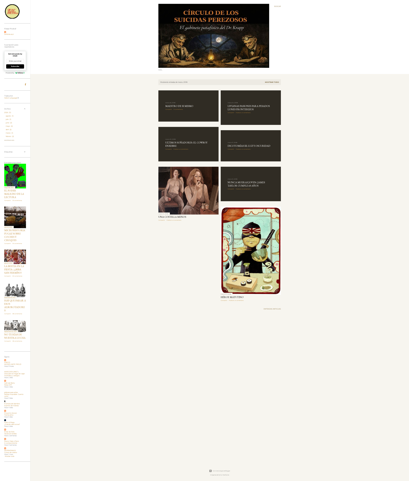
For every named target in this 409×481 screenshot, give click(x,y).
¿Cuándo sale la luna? (12, 424)
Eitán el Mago (9, 422)
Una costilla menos (172, 216)
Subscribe (15, 66)
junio (9, 123)
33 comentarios (17, 200)
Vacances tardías (10, 434)
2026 (7, 112)
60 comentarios (17, 276)
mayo (9, 126)
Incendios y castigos (11, 376)
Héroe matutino (232, 297)
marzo (9, 133)
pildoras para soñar (11, 392)
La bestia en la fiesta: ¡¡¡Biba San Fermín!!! (14, 269)
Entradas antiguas (272, 309)
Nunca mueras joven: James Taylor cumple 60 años (246, 184)
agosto (9, 116)
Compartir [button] (168, 109)
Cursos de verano (10, 452)
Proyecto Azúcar (10, 413)
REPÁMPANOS (10, 451)
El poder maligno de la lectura (14, 194)
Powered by (10, 73)
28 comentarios (17, 341)
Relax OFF (8, 385)
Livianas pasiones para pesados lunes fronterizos (249, 107)
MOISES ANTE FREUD (12, 364)
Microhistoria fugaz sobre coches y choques (14, 235)
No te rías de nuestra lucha (14, 336)
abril (8, 130)
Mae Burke (226, 475)
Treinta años (8, 415)
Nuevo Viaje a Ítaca (11, 441)
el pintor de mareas (11, 406)
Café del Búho (9, 383)
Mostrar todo (272, 82)
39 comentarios (17, 243)
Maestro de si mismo (179, 106)
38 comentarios (17, 313)
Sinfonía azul (9, 34)
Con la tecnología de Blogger (221, 471)
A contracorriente (10, 443)
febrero (9, 136)
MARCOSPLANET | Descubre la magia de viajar (14, 373)
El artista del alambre (12, 404)
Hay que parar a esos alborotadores (15, 305)
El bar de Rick (9, 432)
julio (8, 119)
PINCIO (7, 362)
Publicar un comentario (243, 112)
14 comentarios (178, 109)
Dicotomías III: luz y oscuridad (249, 145)
